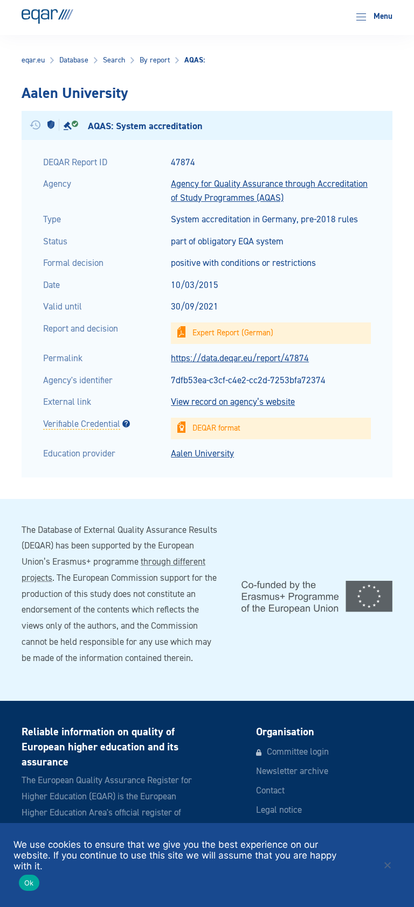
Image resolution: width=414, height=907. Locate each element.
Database (73, 60)
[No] (387, 865)
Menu (381, 16)
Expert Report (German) (232, 333)
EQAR (47, 16)
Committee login (298, 752)
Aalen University (202, 454)
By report (155, 60)
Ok (29, 882)
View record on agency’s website (233, 402)
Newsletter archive (292, 771)
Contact (270, 791)
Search (114, 60)
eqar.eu (33, 60)
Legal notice (279, 810)
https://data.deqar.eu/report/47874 (240, 358)
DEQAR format (216, 428)
